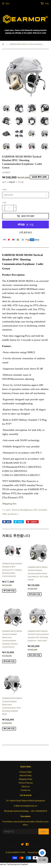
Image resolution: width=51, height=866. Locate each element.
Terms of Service (25, 783)
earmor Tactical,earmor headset (14, 864)
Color (4, 189)
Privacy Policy (25, 772)
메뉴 (8, 3)
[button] (42, 853)
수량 (4, 202)
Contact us (25, 790)
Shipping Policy (25, 779)
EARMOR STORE (18, 852)
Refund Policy (26, 775)
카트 (46, 3)
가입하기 (43, 831)
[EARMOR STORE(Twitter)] (22, 845)
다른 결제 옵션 (25, 232)
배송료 (12, 182)
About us (25, 786)
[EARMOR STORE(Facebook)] (27, 845)
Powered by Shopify (35, 852)
